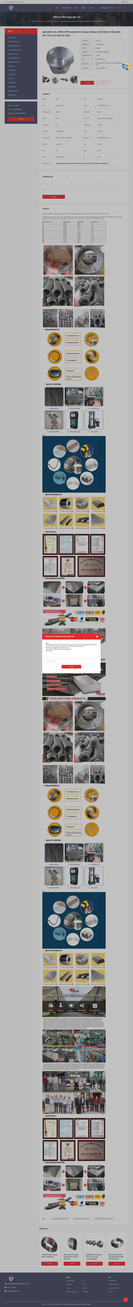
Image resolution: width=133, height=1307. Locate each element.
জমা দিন (71, 667)
